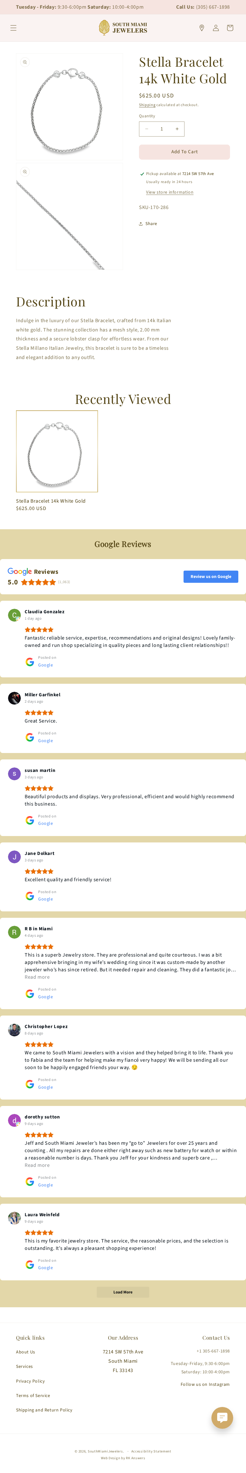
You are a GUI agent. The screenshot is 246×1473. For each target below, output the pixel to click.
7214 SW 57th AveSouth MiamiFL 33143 (123, 1361)
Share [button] (151, 224)
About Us (25, 1352)
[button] (13, 28)
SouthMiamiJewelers (105, 1451)
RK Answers (135, 1458)
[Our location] (202, 28)
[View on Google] (14, 615)
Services (24, 1366)
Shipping (147, 105)
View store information (169, 192)
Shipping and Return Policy (44, 1410)
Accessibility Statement (151, 1451)
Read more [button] (37, 977)
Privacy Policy (30, 1381)
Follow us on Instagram (205, 1384)
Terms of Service (33, 1396)
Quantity (147, 116)
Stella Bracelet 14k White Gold (51, 501)
